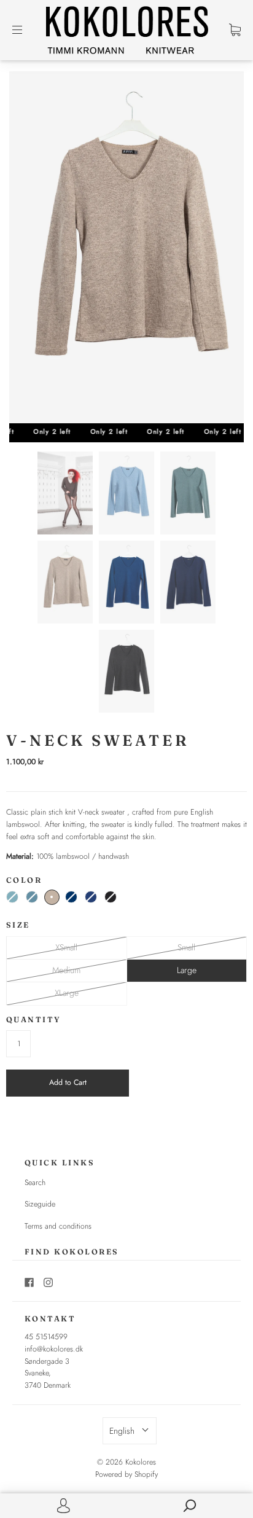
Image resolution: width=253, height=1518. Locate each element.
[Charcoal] (110, 897)
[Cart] (235, 29)
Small (186, 947)
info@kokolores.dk (54, 1349)
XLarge (67, 993)
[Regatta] (91, 897)
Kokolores (140, 1462)
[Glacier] (12, 897)
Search (35, 1182)
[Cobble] (52, 897)
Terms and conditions (58, 1226)
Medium (66, 970)
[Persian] (71, 897)
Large (187, 970)
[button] (130, 1430)
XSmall (66, 947)
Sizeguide (40, 1204)
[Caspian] (32, 897)
